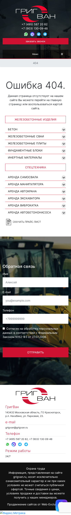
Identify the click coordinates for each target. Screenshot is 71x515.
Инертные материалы (25, 157)
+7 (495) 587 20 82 (35, 24)
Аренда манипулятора (25, 184)
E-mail (7, 292)
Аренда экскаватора (24, 198)
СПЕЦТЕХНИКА (35, 167)
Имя (5, 274)
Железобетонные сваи (26, 136)
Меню (35, 54)
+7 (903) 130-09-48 (34, 28)
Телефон (8, 310)
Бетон (12, 129)
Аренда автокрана (22, 191)
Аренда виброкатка (23, 205)
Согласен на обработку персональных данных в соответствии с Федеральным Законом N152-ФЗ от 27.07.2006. (30, 333)
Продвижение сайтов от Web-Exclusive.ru (35, 504)
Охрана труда (35, 468)
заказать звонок (35, 41)
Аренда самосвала (23, 177)
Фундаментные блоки (25, 150)
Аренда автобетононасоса (29, 212)
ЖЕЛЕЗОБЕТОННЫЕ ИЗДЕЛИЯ (35, 119)
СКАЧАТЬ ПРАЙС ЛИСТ (26, 221)
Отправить (35, 352)
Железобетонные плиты (27, 143)
